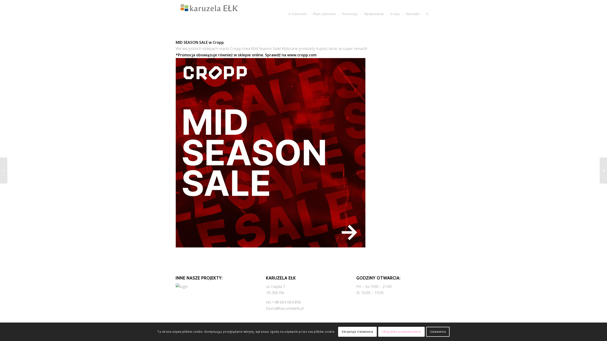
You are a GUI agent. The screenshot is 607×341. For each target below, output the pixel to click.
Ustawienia (438, 332)
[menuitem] (297, 14)
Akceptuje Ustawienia (357, 332)
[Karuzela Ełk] (211, 14)
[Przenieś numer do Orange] (3, 170)
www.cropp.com (302, 55)
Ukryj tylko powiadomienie (401, 332)
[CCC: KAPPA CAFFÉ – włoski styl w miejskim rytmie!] (603, 170)
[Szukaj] (427, 14)
